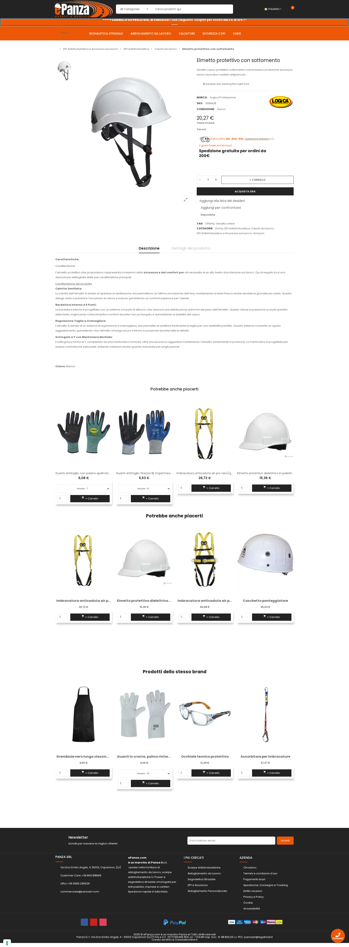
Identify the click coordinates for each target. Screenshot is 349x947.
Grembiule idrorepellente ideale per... (265, 756)
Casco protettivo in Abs (83, 473)
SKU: (200, 103)
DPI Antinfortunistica (237, 228)
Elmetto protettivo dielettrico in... (144, 601)
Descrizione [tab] (149, 248)
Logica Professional (223, 97)
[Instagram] (103, 922)
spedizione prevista (256, 139)
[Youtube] (93, 922)
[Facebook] (84, 922)
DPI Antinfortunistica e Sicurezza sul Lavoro (224, 233)
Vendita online (225, 223)
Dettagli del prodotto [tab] (191, 248)
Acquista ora (245, 191)
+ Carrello (257, 180)
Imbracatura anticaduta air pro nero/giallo (146, 473)
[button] (58, 594)
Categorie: (205, 228)
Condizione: (206, 109)
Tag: (200, 223)
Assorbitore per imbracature (205, 756)
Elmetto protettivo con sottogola (205, 473)
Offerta (209, 223)
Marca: (202, 97)
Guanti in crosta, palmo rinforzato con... (83, 756)
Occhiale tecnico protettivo (144, 756)
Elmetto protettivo (265, 473)
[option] (174, 22)
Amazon (258, 233)
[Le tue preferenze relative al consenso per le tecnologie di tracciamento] (7, 943)
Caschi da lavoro (262, 228)
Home (219, 228)
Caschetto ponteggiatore (265, 601)
